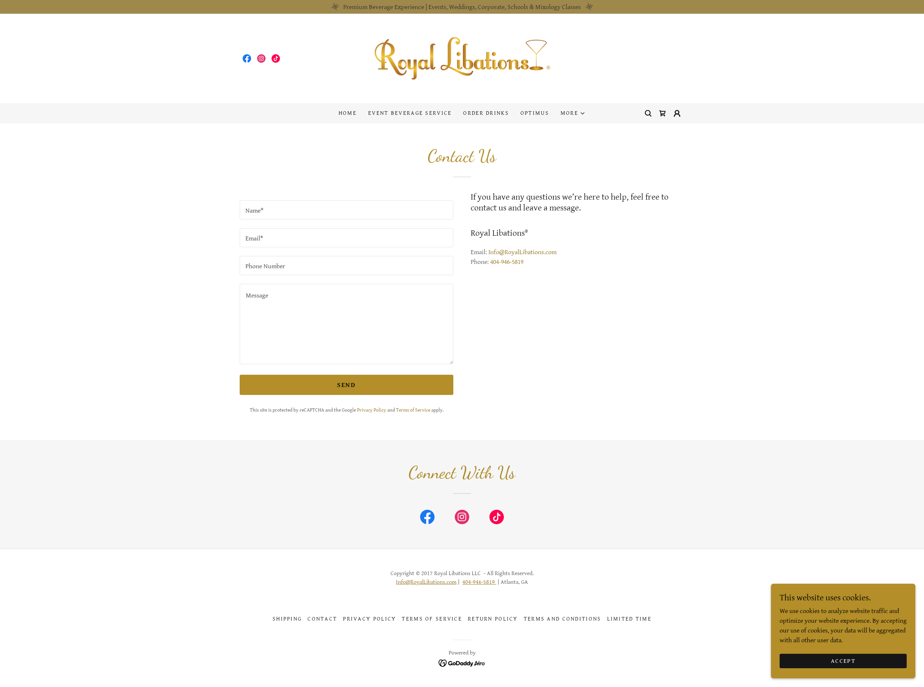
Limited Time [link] (629, 619)
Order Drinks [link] (486, 113)
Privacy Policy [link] (371, 410)
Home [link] (348, 113)
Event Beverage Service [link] (410, 113)
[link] (247, 58)
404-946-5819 (479, 582)
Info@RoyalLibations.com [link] (522, 252)
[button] (573, 113)
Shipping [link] (287, 619)
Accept (843, 661)
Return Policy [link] (493, 619)
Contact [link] (322, 619)
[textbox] (346, 209)
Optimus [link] (534, 113)
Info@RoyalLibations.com (426, 582)
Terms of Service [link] (413, 410)
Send (346, 385)
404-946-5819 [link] (506, 262)
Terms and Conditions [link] (562, 619)
